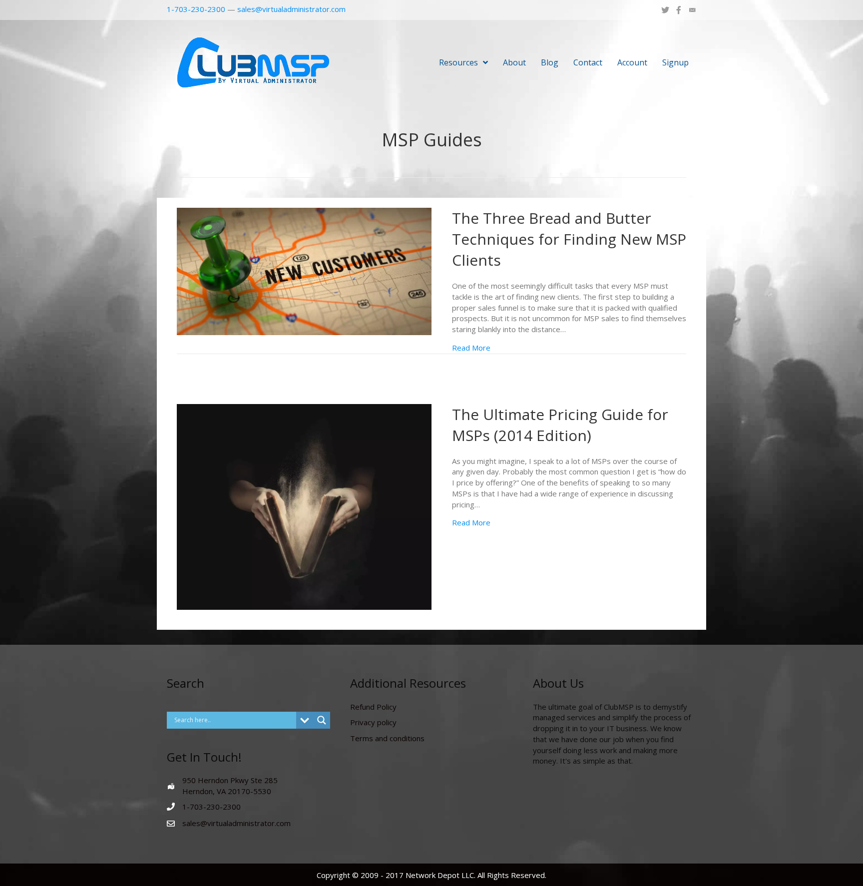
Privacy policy (373, 722)
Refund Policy (373, 707)
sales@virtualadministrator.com (291, 9)
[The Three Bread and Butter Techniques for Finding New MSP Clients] (304, 271)
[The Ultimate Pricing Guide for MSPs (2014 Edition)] (304, 506)
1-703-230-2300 (196, 9)
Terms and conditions (387, 738)
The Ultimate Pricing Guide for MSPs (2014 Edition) (560, 424)
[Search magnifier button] (321, 720)
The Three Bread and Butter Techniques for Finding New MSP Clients (569, 239)
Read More (471, 348)
